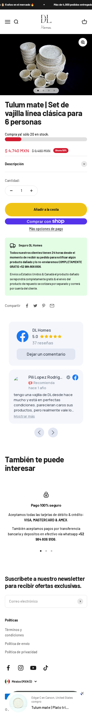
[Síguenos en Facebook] (8, 668)
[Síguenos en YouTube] (33, 668)
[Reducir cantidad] (11, 191)
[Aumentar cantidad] (31, 191)
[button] (24, 416)
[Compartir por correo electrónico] (52, 306)
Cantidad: (12, 180)
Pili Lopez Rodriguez (46, 377)
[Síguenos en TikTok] (45, 668)
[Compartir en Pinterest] (43, 306)
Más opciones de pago (46, 229)
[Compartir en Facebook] (27, 306)
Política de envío (17, 644)
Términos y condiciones (14, 632)
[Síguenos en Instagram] (20, 668)
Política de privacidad (21, 652)
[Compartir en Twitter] (35, 306)
